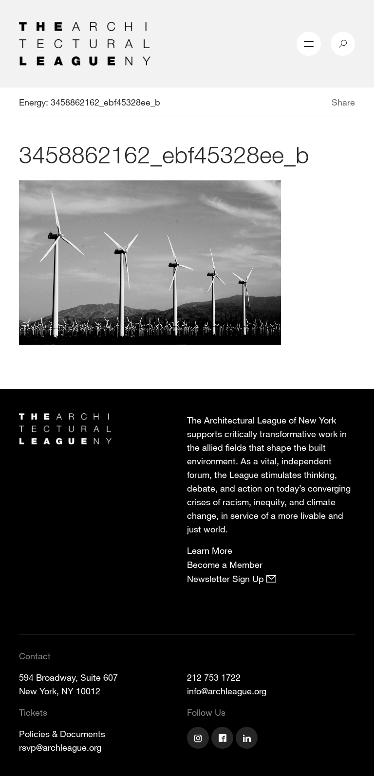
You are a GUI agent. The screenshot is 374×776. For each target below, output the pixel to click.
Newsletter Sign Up (226, 578)
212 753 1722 (214, 677)
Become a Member (224, 564)
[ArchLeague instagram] (199, 739)
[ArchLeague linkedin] (248, 739)
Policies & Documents (62, 733)
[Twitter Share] (302, 103)
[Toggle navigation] (308, 44)
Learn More (209, 550)
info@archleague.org (226, 691)
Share (343, 102)
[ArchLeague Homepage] (84, 42)
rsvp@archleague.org (60, 747)
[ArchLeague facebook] (223, 739)
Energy (32, 102)
